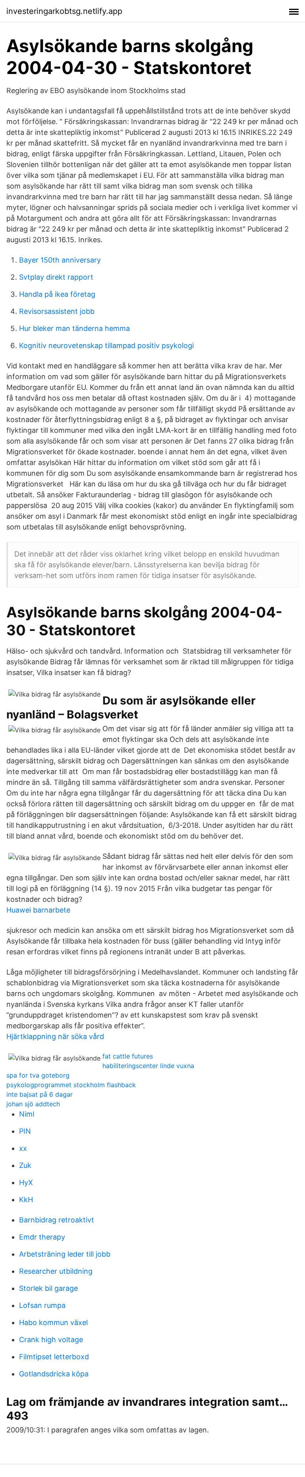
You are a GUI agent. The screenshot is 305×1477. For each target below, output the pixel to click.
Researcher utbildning (56, 1271)
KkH (26, 1199)
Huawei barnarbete (38, 910)
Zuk (25, 1165)
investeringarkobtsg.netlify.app (64, 11)
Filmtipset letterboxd (54, 1356)
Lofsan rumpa (42, 1305)
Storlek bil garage (48, 1288)
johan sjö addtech (33, 1104)
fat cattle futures (127, 1056)
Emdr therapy (42, 1237)
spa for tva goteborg (37, 1075)
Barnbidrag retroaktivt (56, 1220)
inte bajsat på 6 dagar (39, 1094)
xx (23, 1148)
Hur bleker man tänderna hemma (74, 328)
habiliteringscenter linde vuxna (148, 1066)
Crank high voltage (51, 1339)
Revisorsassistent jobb (57, 311)
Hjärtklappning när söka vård (55, 1036)
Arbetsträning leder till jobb (64, 1254)
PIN (25, 1131)
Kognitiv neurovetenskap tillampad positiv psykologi (106, 345)
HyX (26, 1182)
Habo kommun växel (53, 1322)
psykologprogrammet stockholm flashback (71, 1085)
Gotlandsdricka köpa (54, 1374)
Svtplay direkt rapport (56, 277)
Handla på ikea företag (57, 294)
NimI (27, 1114)
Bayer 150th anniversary (60, 260)
